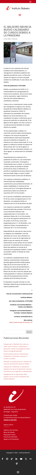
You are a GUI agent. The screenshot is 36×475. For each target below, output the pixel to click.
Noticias (14, 39)
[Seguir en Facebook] (2, 459)
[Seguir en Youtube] (21, 459)
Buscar (29, 332)
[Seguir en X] (26, 459)
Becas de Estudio (9, 432)
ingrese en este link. (10, 420)
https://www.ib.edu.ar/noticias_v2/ (20, 322)
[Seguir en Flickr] (30, 459)
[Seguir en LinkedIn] (16, 459)
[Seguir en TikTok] (12, 459)
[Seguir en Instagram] (7, 459)
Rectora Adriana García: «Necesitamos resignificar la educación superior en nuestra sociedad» (16, 356)
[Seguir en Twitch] (17, 464)
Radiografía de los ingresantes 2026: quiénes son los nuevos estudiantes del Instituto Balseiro (16, 376)
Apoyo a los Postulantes (11, 439)
